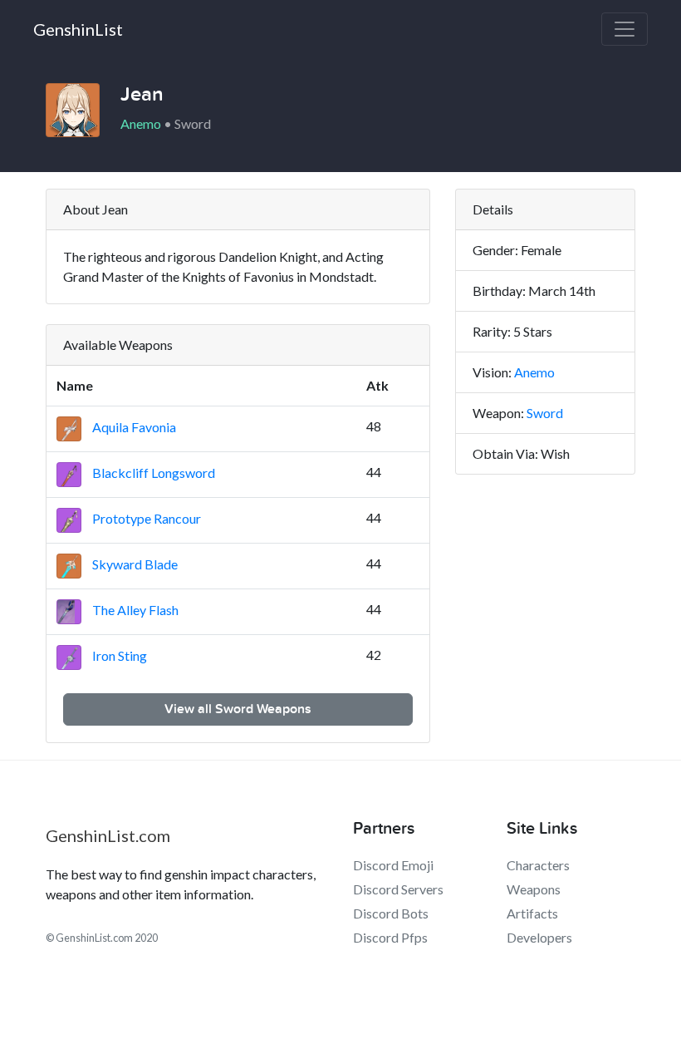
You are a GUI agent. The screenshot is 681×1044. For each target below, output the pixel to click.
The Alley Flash (134, 610)
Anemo (534, 372)
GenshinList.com (108, 835)
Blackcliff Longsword (152, 472)
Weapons (534, 889)
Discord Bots (391, 913)
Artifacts (532, 913)
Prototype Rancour (145, 518)
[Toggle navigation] (624, 29)
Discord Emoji (393, 865)
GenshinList (78, 29)
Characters (538, 865)
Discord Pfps (390, 937)
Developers (539, 937)
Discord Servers (398, 889)
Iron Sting (118, 655)
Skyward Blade (134, 564)
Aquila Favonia (133, 427)
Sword (545, 413)
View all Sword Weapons (237, 709)
